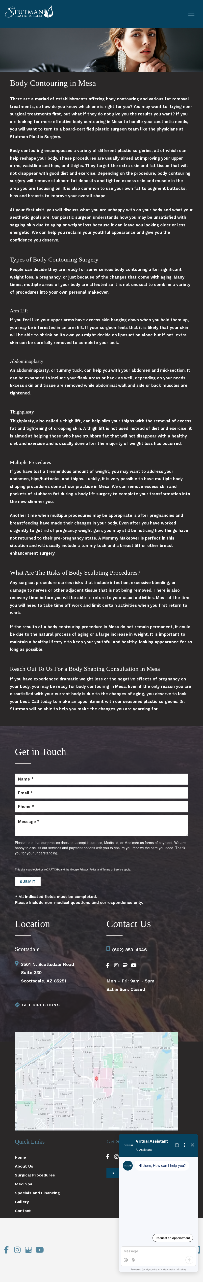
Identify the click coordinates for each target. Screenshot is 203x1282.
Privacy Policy (88, 869)
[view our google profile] (125, 965)
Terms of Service (112, 869)
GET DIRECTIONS (41, 1004)
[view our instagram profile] (116, 965)
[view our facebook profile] (107, 965)
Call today (41, 701)
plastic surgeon (76, 217)
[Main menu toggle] (191, 14)
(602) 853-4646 (129, 949)
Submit (28, 881)
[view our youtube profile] (133, 965)
